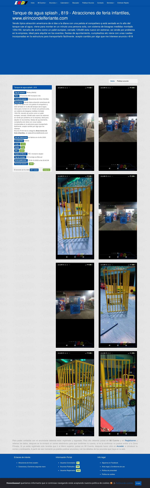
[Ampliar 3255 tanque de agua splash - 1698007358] (118, 394)
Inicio (32, 3)
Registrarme (130, 440)
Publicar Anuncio (88, 3)
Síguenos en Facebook (110, 463)
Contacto (100, 3)
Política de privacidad (109, 470)
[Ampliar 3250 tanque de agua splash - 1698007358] (75, 217)
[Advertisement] (75, 56)
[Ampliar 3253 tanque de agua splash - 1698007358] (118, 306)
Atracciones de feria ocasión (28, 463)
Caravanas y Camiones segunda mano (32, 466)
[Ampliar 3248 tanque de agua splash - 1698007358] (75, 129)
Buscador (75, 3)
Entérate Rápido (123, 3)
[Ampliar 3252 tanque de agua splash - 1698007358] (75, 306)
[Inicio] (20, 2)
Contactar (46, 170)
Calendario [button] (64, 3)
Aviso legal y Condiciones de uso (113, 466)
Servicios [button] (110, 3)
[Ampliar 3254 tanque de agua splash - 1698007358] (75, 394)
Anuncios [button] (52, 3)
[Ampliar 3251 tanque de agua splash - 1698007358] (118, 217)
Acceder (120, 446)
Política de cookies (108, 474)
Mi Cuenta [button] (41, 3)
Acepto (138, 483)
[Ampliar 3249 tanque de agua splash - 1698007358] (118, 129)
